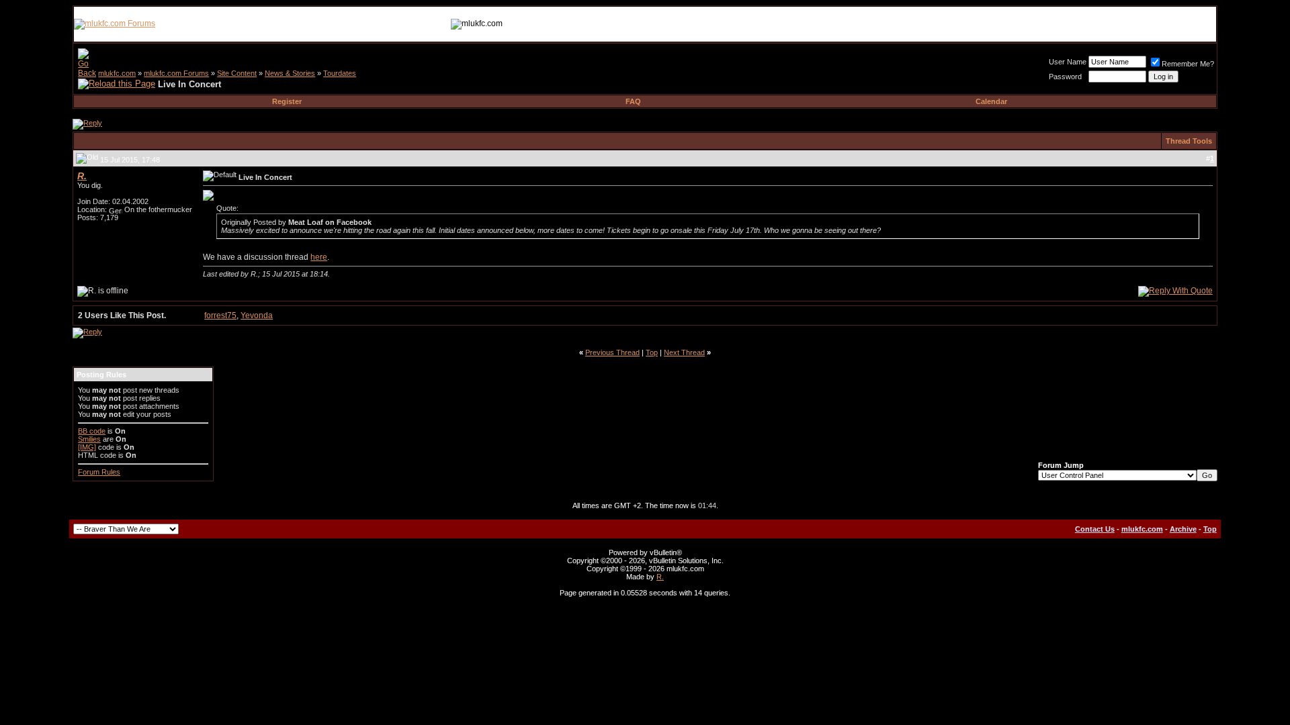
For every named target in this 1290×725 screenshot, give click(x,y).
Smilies (89, 439)
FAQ (633, 101)
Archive (1183, 529)
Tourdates (339, 73)
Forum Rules (99, 472)
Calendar (991, 101)
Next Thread (684, 352)
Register (287, 101)
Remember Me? (1188, 64)
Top (652, 352)
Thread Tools (1189, 141)
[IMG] (87, 447)
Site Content (237, 73)
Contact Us (1095, 529)
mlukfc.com (117, 73)
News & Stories (290, 73)
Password (1065, 76)
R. (660, 577)
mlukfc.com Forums (176, 73)
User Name (1067, 62)
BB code (91, 431)
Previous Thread (612, 352)
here (318, 257)
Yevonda (257, 315)
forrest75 (220, 315)
